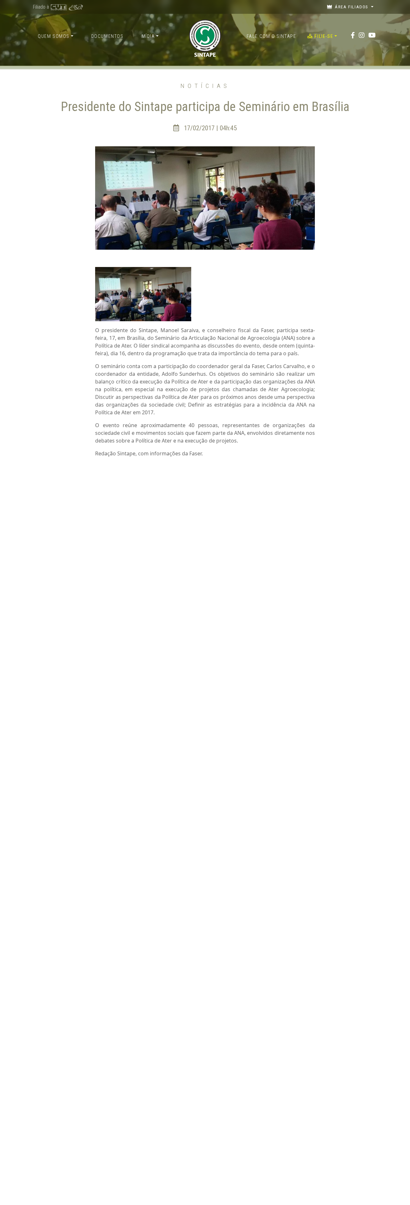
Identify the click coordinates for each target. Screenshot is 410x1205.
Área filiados (351, 6)
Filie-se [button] (324, 36)
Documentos (107, 36)
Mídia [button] (148, 36)
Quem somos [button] (54, 36)
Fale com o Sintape (271, 36)
